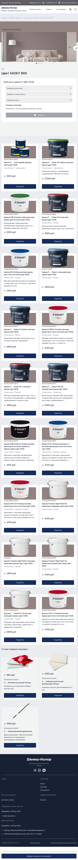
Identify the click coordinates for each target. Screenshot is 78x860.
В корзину (41, 115)
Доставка (18, 2)
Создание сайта (35, 843)
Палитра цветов (35, 9)
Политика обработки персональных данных (63, 843)
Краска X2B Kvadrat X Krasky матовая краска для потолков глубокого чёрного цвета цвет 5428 (19, 446)
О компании (5, 2)
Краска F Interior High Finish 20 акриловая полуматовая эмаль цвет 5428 (56, 563)
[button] (36, 63)
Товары (48, 9)
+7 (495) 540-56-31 (51, 2)
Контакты (12, 2)
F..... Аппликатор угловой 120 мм (17, 683)
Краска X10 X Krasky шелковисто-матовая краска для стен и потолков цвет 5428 (57, 446)
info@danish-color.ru (35, 2)
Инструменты (61, 9)
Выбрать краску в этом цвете (39, 856)
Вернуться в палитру (12, 29)
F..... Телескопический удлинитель (18, 731)
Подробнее (20, 186)
